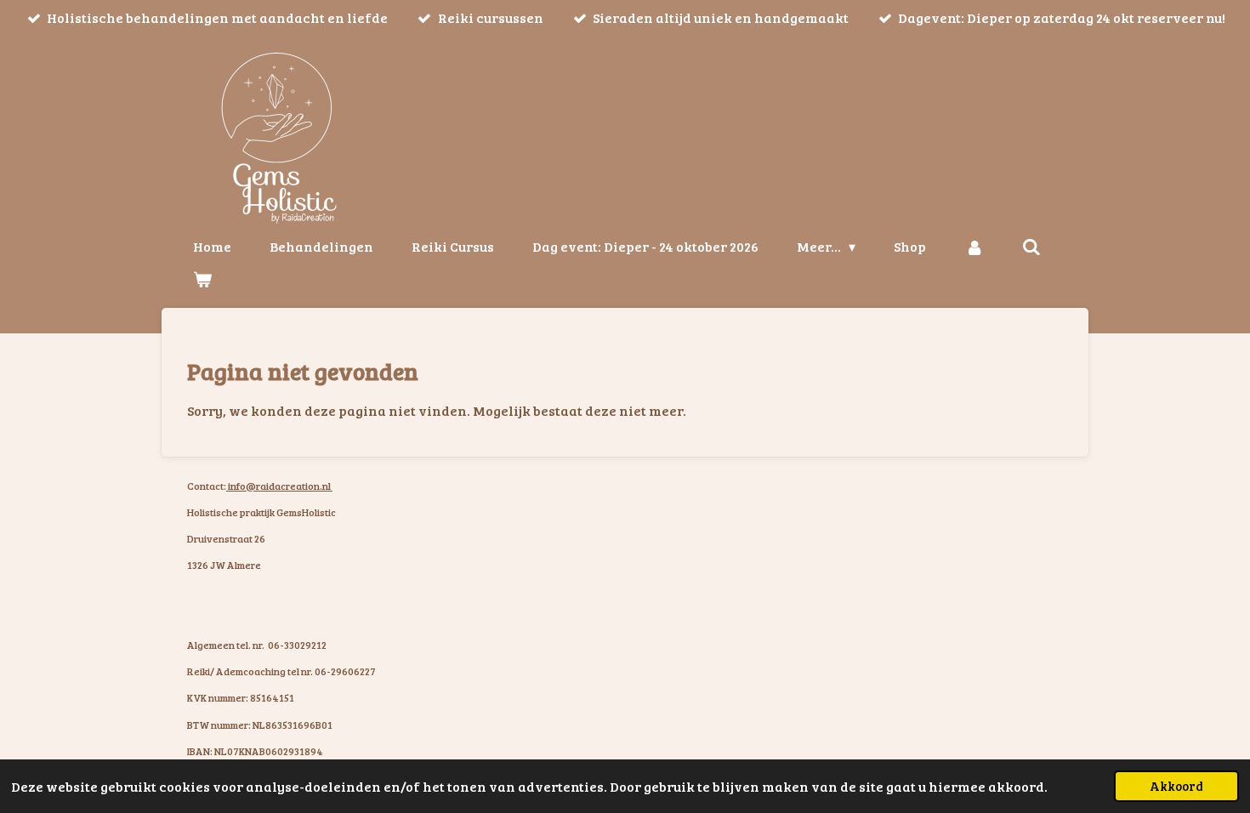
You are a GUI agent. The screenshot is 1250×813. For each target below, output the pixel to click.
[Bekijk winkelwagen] (202, 279)
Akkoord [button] (1176, 785)
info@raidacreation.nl (279, 485)
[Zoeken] (1031, 246)
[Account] (973, 246)
